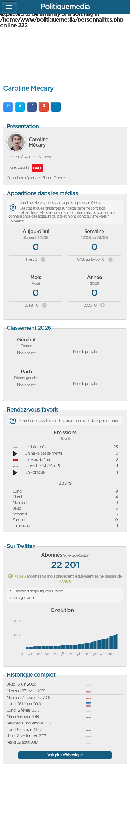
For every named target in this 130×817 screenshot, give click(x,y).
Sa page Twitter (23, 598)
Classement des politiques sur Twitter (38, 591)
